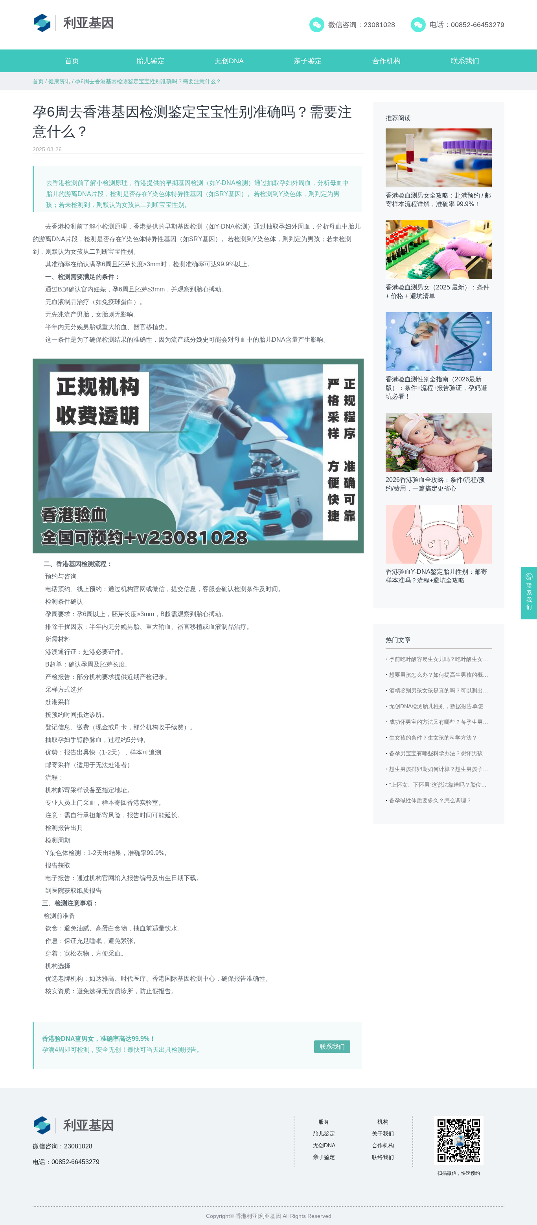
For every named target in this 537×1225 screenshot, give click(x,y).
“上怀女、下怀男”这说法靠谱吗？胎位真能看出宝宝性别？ (460, 785)
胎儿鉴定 (150, 61)
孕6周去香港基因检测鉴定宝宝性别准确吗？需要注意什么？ (148, 81)
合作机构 (386, 61)
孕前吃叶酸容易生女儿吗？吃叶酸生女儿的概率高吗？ (455, 659)
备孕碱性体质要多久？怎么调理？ (430, 800)
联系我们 (465, 61)
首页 (72, 61)
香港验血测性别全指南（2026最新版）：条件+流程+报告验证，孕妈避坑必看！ (436, 388)
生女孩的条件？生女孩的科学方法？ (433, 737)
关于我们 (383, 1133)
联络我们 (383, 1157)
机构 (382, 1122)
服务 (323, 1122)
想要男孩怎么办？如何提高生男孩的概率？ (441, 675)
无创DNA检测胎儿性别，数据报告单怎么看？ (444, 706)
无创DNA (229, 61)
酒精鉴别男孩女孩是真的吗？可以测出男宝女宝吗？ (452, 690)
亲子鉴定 (308, 61)
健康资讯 (59, 81)
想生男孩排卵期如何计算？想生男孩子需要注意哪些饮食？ (460, 769)
